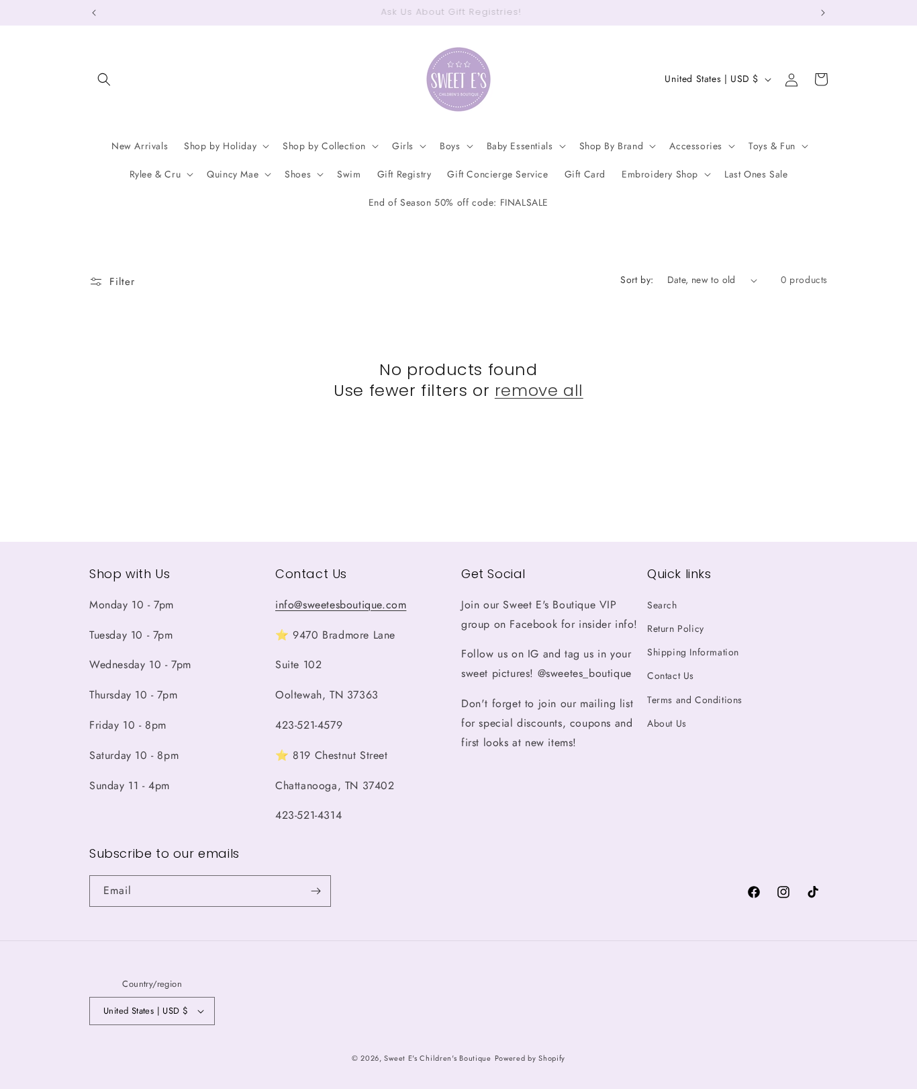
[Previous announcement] (94, 13)
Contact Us (670, 675)
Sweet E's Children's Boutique (437, 1058)
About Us (667, 723)
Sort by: (636, 279)
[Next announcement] (823, 13)
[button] (104, 79)
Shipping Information (693, 652)
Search (662, 605)
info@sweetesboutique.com (340, 604)
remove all (539, 390)
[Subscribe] (315, 891)
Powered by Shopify (530, 1058)
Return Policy (675, 628)
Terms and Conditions (694, 700)
